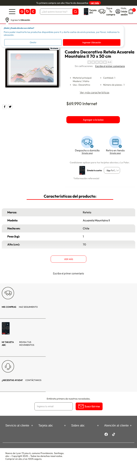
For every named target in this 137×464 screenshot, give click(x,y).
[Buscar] (75, 12)
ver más (95, 2)
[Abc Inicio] (27, 11)
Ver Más (68, 259)
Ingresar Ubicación (91, 42)
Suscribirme (92, 406)
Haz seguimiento (20, 307)
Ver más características (94, 92)
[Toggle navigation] (12, 11)
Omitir (33, 42)
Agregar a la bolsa (93, 119)
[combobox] (112, 170)
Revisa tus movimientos (18, 343)
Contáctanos (21, 380)
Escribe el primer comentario (110, 66)
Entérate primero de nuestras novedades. (68, 398)
